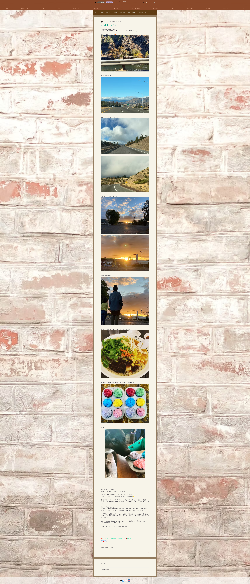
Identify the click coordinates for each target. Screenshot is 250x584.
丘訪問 (115, 12)
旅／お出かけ (107, 547)
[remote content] (125, 541)
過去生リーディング (106, 12)
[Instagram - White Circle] (126, 581)
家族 (112, 547)
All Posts (96, 12)
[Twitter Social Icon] (123, 581)
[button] (153, 2)
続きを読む (141, 12)
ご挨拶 (102, 547)
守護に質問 (122, 12)
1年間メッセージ (132, 12)
